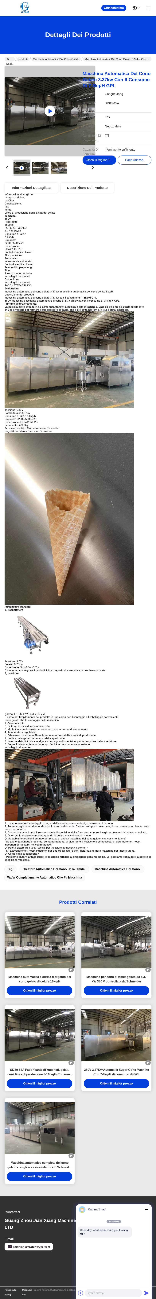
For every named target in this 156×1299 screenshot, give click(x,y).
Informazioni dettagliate (31, 188)
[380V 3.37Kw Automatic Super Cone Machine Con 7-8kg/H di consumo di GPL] (116, 1035)
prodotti (23, 59)
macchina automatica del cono (117, 869)
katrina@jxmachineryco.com (31, 1246)
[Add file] (80, 1293)
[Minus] (146, 1209)
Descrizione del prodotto (87, 188)
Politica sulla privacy (10, 1292)
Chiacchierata (114, 7)
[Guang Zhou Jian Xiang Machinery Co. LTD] (25, 8)
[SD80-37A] (50, 111)
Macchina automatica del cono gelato (56, 59)
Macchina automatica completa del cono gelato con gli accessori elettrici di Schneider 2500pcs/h (39, 1165)
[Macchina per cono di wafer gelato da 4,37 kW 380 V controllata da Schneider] (116, 942)
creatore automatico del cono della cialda (54, 869)
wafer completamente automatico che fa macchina (44, 877)
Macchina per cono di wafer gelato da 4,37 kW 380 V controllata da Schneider (116, 979)
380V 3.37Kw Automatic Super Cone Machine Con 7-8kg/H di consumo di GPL (116, 1072)
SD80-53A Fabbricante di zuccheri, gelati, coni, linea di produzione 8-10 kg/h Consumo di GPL (39, 1072)
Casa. (10, 59)
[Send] (146, 1293)
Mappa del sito (27, 1292)
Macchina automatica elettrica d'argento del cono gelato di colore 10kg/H (39, 979)
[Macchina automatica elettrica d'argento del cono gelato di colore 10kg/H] (40, 942)
